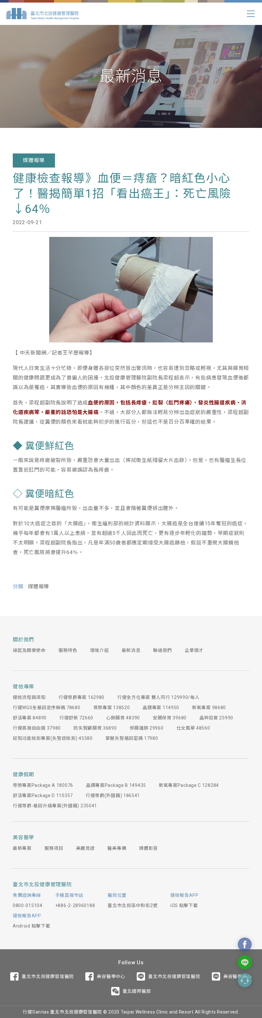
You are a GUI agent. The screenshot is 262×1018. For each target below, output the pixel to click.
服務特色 (67, 650)
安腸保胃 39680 (170, 717)
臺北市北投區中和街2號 (133, 905)
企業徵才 (194, 650)
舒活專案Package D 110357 (43, 795)
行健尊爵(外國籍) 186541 (113, 795)
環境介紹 (99, 650)
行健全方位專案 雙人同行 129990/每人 (158, 697)
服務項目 (53, 848)
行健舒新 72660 (76, 717)
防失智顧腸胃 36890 (95, 728)
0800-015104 (27, 905)
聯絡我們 (162, 650)
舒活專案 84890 (30, 717)
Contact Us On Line (245, 962)
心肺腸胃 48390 (123, 717)
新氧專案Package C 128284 (189, 785)
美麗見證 (85, 848)
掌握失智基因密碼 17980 (131, 738)
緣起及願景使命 (29, 650)
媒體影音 (148, 848)
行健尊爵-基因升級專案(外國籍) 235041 (55, 805)
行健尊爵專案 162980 (81, 697)
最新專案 (22, 848)
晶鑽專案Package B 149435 (116, 785)
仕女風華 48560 (193, 728)
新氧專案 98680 (209, 707)
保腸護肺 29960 (147, 728)
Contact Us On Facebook (245, 944)
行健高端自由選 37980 (37, 728)
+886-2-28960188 (75, 905)
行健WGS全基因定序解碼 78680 (47, 707)
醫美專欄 (116, 848)
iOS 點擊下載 (184, 905)
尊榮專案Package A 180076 (43, 785)
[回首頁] (42, 14)
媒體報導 (33, 160)
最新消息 (131, 650)
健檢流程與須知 (29, 697)
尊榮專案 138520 (111, 707)
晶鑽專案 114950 (161, 707)
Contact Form (245, 980)
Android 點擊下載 (31, 925)
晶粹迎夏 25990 (216, 717)
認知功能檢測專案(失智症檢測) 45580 (53, 738)
